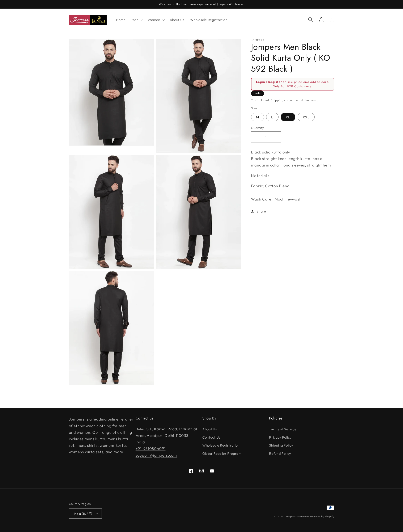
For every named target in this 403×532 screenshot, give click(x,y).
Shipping (277, 100)
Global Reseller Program (222, 453)
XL (288, 117)
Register (275, 82)
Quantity (257, 128)
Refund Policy (280, 453)
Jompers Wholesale (297, 516)
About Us (209, 429)
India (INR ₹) (83, 514)
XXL (306, 117)
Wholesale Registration (221, 445)
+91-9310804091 (151, 448)
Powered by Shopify (322, 516)
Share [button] (261, 211)
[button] (136, 20)
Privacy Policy (280, 437)
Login (260, 82)
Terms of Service (282, 429)
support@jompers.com (156, 455)
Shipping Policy (281, 445)
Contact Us (211, 437)
